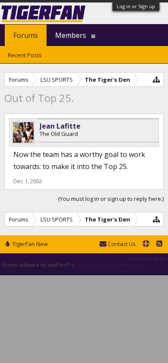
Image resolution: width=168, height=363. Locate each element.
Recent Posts (25, 55)
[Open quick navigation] (156, 79)
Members (70, 35)
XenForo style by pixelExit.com (111, 264)
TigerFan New (29, 244)
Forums (25, 35)
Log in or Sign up (136, 6)
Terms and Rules (146, 258)
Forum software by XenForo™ (37, 264)
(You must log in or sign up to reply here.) (111, 199)
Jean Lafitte (60, 126)
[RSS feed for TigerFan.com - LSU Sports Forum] (159, 244)
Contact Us (121, 244)
